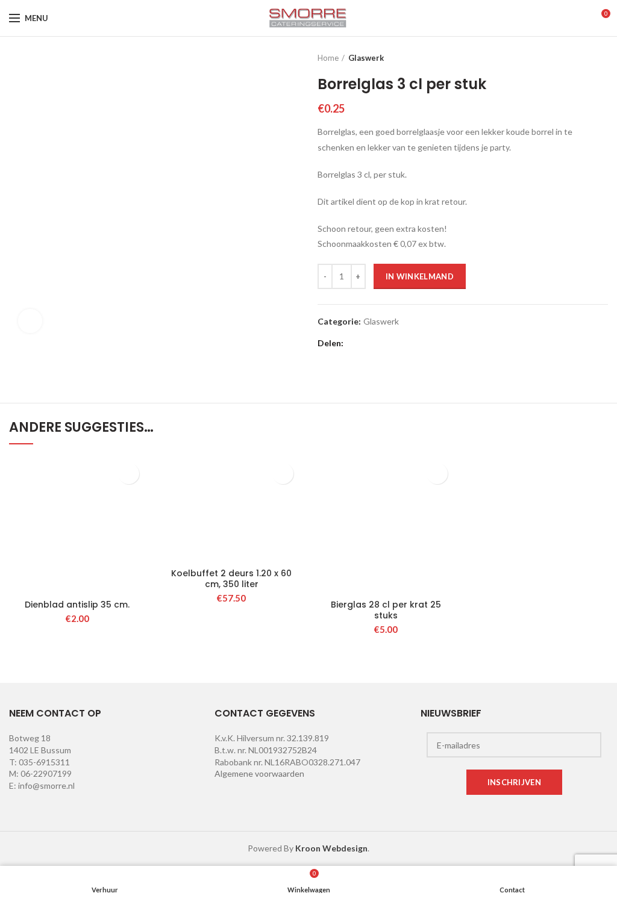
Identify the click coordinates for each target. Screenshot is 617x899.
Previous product (578, 58)
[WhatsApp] (431, 343)
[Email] (385, 343)
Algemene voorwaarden (259, 773)
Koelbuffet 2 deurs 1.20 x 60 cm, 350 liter (231, 578)
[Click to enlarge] (30, 321)
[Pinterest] (401, 343)
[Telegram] (446, 343)
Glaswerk (366, 58)
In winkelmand (420, 276)
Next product (602, 58)
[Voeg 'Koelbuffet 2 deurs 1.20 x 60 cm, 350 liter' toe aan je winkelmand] (282, 473)
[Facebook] (355, 343)
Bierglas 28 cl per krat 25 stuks (386, 610)
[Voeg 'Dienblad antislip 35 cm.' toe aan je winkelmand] (128, 473)
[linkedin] (416, 343)
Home (328, 58)
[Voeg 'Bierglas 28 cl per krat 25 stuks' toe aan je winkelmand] (437, 473)
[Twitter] (370, 343)
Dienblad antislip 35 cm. (77, 604)
